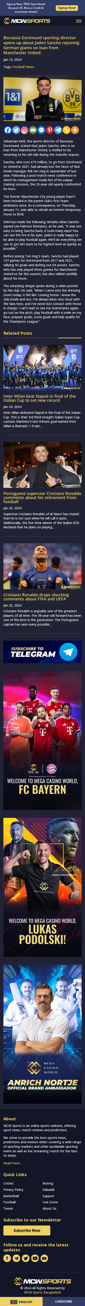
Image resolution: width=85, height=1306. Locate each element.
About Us (49, 1208)
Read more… (12, 1163)
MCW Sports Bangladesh (42, 1292)
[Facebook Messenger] (40, 130)
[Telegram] (57, 130)
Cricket (8, 1183)
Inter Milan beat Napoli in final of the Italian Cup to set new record (39, 398)
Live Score (50, 1202)
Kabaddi (48, 1189)
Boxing (48, 1183)
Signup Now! (67, 8)
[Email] (32, 130)
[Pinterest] (48, 130)
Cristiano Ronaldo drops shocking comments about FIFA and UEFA (36, 597)
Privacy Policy (13, 1189)
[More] (74, 130)
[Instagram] (23, 130)
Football (9, 1202)
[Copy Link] (65, 130)
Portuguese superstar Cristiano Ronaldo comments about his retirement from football (42, 497)
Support (48, 1196)
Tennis (8, 1208)
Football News (23, 67)
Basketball (11, 1196)
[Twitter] (15, 130)
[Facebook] (7, 130)
